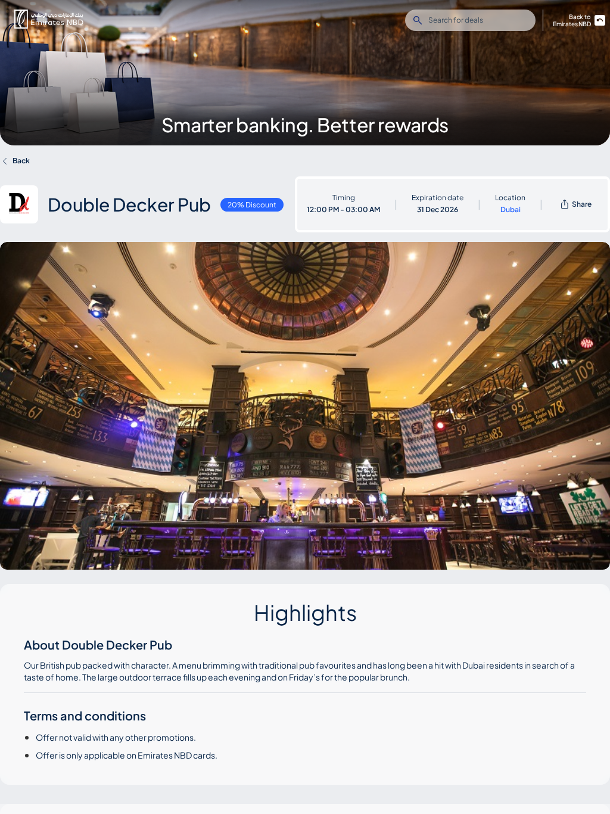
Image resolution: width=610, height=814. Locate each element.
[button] (48, 19)
